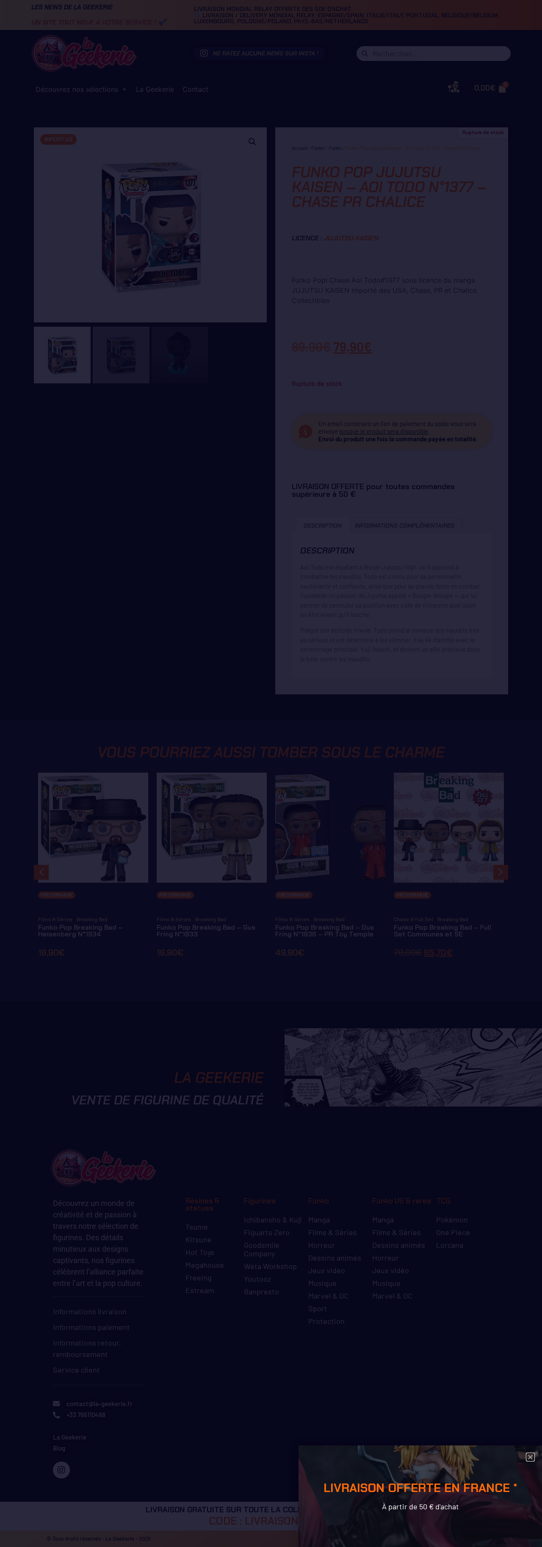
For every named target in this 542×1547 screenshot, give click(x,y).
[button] (530, 1457)
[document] (271, 773)
